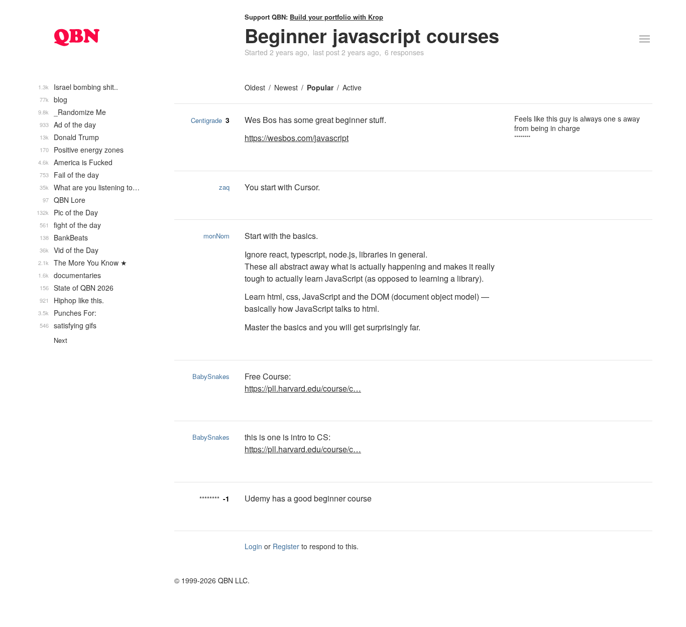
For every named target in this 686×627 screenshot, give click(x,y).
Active (352, 87)
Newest (286, 87)
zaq (224, 187)
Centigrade (206, 120)
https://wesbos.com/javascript (297, 138)
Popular (320, 87)
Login (253, 546)
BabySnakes (211, 376)
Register (286, 546)
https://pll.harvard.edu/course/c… (303, 388)
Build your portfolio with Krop (336, 17)
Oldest (255, 87)
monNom (216, 235)
